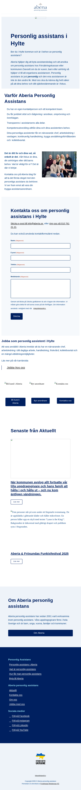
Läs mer (16, 502)
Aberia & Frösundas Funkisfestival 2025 (40, 553)
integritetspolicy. (39, 308)
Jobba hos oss (16, 367)
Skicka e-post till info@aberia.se (27, 223)
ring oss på (55, 223)
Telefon (17, 264)
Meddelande (19, 276)
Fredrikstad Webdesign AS (49, 784)
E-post (17, 252)
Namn (17, 240)
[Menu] (78, 7)
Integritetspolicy (40, 775)
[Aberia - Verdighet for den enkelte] (40, 7)
